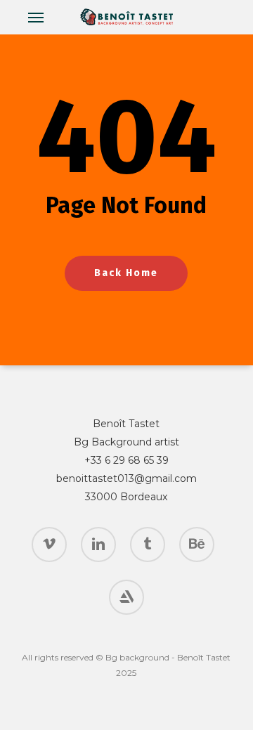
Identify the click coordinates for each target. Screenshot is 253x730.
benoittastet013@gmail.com (126, 478)
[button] (36, 17)
